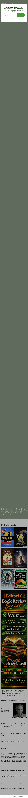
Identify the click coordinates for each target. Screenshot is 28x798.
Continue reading (14, 18)
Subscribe (21, 15)
